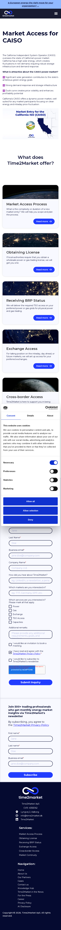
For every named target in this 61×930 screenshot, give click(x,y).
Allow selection (30, 510)
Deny (30, 520)
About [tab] (50, 415)
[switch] (54, 471)
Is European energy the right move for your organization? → (30, 4)
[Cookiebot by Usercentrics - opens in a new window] (45, 408)
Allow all (30, 501)
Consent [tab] (11, 415)
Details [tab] (30, 415)
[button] (56, 13)
